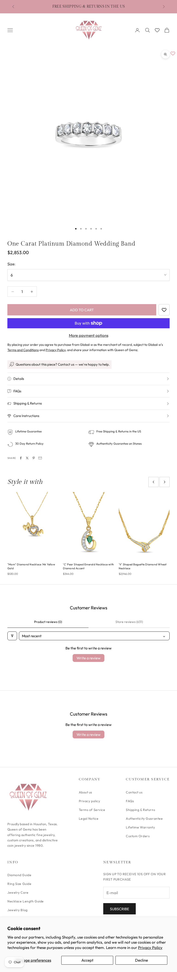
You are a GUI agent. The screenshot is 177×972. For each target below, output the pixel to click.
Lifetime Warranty (140, 827)
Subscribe (119, 909)
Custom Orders (138, 836)
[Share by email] (40, 458)
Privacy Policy (150, 947)
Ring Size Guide (19, 884)
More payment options (88, 335)
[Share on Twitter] (27, 458)
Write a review (88, 658)
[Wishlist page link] (157, 30)
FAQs (130, 801)
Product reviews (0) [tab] (48, 622)
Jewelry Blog (17, 910)
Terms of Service (92, 810)
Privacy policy (89, 801)
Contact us (134, 792)
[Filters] (12, 635)
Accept (87, 960)
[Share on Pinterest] (33, 458)
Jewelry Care (18, 892)
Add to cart (82, 310)
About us (85, 792)
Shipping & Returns (140, 810)
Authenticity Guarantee (144, 818)
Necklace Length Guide (25, 901)
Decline (141, 960)
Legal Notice (89, 818)
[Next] (164, 482)
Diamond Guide (19, 875)
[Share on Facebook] (21, 458)
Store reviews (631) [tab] (129, 622)
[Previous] (153, 482)
